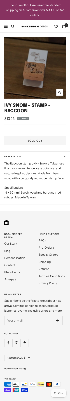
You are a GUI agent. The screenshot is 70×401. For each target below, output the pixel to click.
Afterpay (10, 279)
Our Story (10, 243)
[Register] (57, 320)
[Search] (12, 26)
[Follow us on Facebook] (8, 343)
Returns (44, 269)
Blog (7, 251)
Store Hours (12, 272)
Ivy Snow (41, 163)
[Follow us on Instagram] (16, 343)
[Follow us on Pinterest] (24, 343)
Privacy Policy (48, 283)
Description (12, 156)
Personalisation (14, 258)
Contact (9, 265)
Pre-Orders (46, 247)
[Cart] (64, 26)
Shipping (45, 262)
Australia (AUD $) (16, 357)
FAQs (42, 240)
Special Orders (48, 254)
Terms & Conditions (52, 276)
